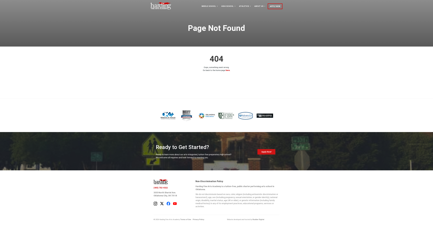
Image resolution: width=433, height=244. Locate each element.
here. (228, 70)
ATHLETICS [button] (244, 6)
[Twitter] (162, 203)
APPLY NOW (275, 6)
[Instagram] (155, 203)
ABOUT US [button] (258, 6)
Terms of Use (185, 219)
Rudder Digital (258, 219)
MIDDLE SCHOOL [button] (209, 6)
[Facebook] (168, 203)
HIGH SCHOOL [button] (227, 6)
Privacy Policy (198, 219)
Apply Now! (266, 152)
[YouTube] (175, 203)
